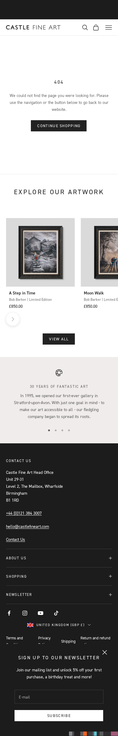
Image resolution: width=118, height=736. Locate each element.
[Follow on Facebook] (9, 613)
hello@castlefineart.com (27, 526)
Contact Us (15, 539)
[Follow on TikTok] (56, 613)
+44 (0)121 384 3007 (24, 513)
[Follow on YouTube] (41, 613)
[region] (59, 394)
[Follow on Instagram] (25, 613)
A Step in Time (22, 293)
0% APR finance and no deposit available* (59, 9)
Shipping (68, 641)
